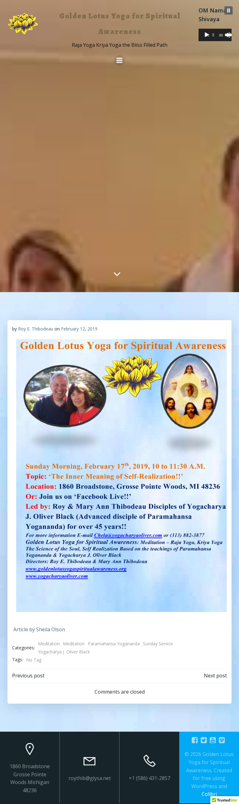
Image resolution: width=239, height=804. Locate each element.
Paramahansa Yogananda (114, 644)
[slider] (226, 34)
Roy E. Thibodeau (35, 329)
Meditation (49, 644)
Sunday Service (158, 644)
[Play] (207, 35)
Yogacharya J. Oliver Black (64, 652)
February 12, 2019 (79, 329)
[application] (215, 35)
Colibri (209, 794)
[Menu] (119, 60)
